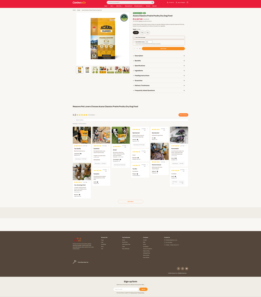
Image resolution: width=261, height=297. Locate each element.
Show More (96, 157)
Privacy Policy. (141, 292)
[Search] (152, 2)
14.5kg (135, 32)
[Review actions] (89, 146)
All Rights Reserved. (182, 273)
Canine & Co (174, 273)
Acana (78, 10)
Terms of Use (134, 292)
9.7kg (142, 32)
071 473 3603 (169, 242)
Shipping (140, 21)
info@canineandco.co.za (171, 240)
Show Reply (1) (97, 163)
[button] (96, 115)
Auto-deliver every (140, 41)
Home (74, 10)
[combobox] (130, 2)
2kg (147, 32)
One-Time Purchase (140, 37)
